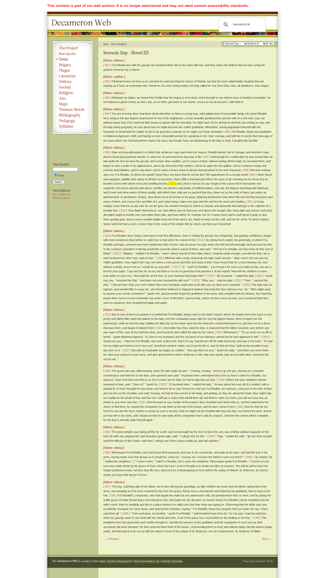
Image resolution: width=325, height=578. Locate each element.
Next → (266, 538)
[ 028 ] (107, 370)
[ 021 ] (237, 280)
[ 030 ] (163, 384)
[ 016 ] (160, 258)
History (72, 81)
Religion (72, 93)
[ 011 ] (249, 201)
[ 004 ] (107, 113)
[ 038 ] (113, 495)
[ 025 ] (219, 332)
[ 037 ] (107, 486)
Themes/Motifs (72, 109)
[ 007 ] (206, 156)
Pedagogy (72, 121)
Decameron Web (83, 23)
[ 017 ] (176, 266)
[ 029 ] (222, 379)
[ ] (133, 461)
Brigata (72, 65)
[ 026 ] (265, 336)
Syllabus (72, 126)
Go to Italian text (62, 194)
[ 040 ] (257, 517)
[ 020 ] (196, 280)
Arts (72, 98)
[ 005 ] (227, 131)
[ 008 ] (246, 170)
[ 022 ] (247, 284)
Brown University (172, 561)
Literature (72, 76)
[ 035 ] (107, 452)
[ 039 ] (125, 513)
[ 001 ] (107, 65)
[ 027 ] (127, 350)
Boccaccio (72, 53)
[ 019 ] (259, 275)
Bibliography (72, 115)
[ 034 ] (211, 436)
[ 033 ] (107, 431)
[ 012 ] (123, 210)
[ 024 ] (160, 327)
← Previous (112, 538)
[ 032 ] (240, 406)
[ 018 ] (210, 275)
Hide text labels (61, 198)
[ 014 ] (201, 239)
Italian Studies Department (115, 561)
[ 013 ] (107, 235)
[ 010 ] (172, 183)
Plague (72, 70)
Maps (72, 104)
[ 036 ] (249, 457)
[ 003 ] (107, 97)
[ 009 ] (252, 174)
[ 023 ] (107, 314)
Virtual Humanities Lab (146, 561)
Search (58, 182)
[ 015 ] (117, 253)
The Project (72, 48)
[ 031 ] (143, 402)
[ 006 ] (107, 152)
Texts (72, 59)
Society (72, 87)
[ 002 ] (107, 81)
